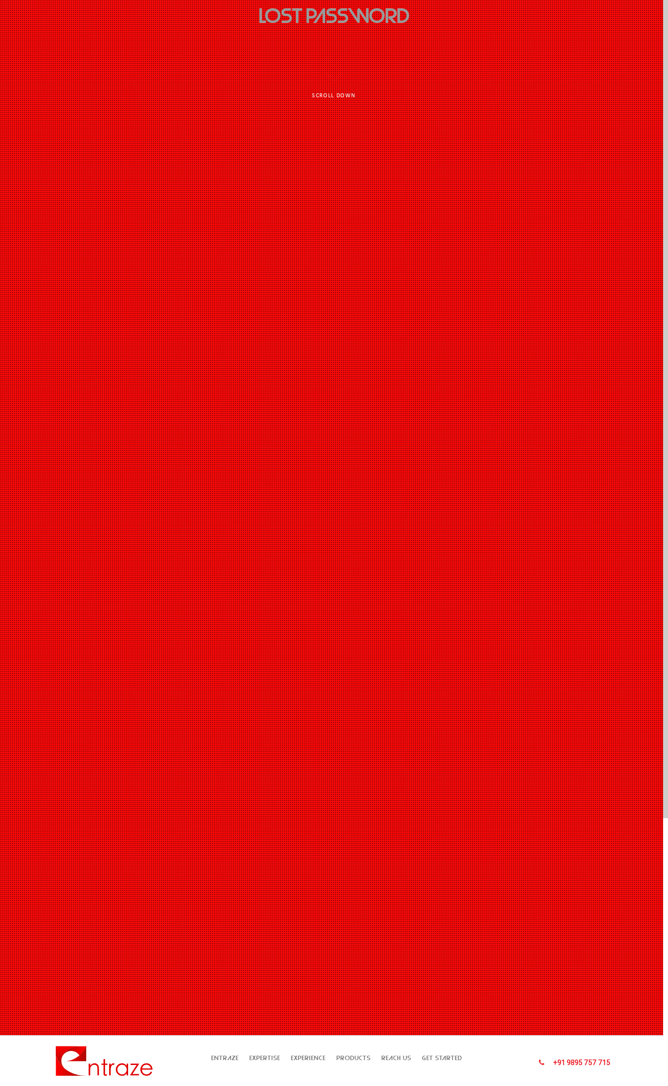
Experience (308, 1058)
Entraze (225, 1058)
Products (353, 1058)
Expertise (264, 1058)
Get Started (442, 1058)
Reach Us (396, 1058)
